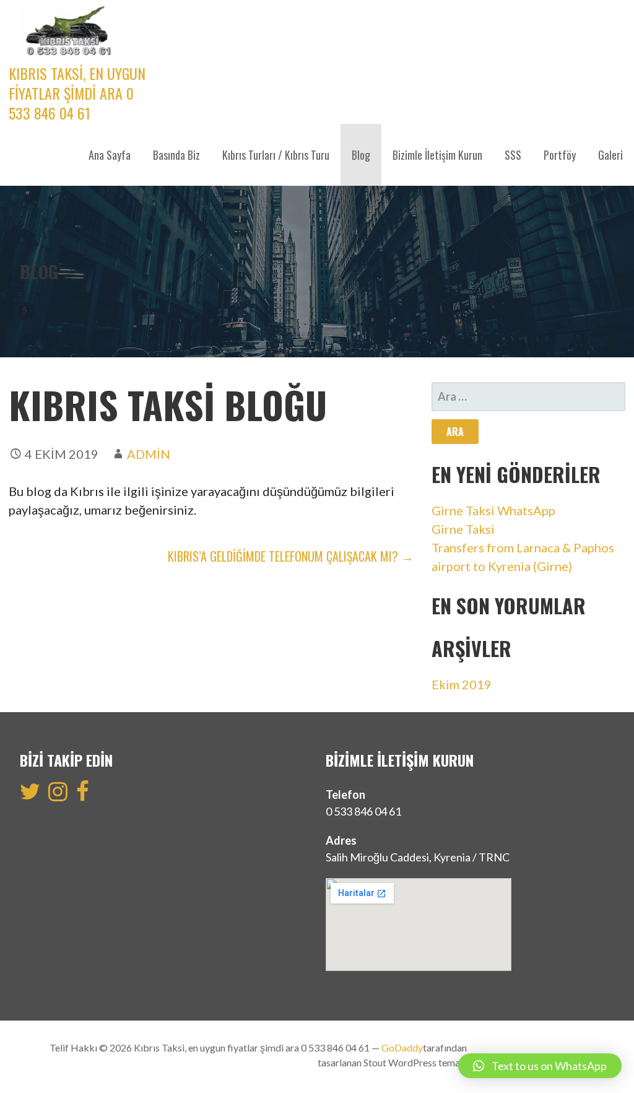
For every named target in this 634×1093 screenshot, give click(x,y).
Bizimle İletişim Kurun (437, 155)
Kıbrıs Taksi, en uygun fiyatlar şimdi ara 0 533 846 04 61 (77, 93)
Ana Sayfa (110, 155)
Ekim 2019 (462, 684)
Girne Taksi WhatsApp (493, 510)
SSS (513, 155)
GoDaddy (402, 1047)
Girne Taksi (463, 528)
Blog (361, 155)
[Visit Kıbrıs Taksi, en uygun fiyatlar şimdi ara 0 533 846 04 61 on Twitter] (30, 795)
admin (148, 453)
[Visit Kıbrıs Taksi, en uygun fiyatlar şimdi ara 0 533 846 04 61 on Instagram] (57, 795)
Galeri (610, 155)
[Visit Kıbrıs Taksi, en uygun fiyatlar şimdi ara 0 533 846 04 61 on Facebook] (82, 795)
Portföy (560, 155)
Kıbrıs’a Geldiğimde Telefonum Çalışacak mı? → (291, 556)
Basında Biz (176, 155)
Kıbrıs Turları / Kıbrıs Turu (275, 155)
